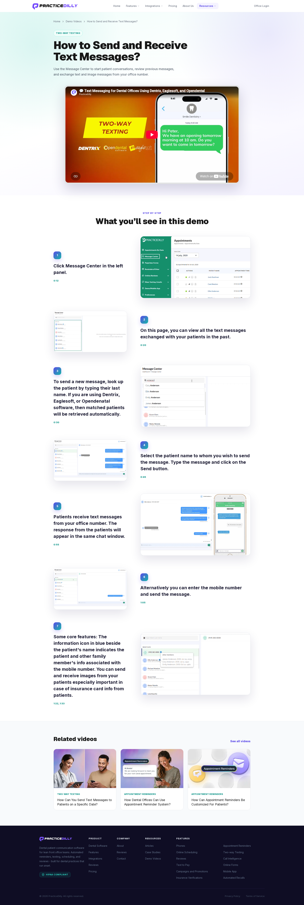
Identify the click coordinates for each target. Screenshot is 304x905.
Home (116, 5)
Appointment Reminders (237, 845)
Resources (206, 5)
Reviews (94, 864)
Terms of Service (255, 896)
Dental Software (98, 845)
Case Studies (152, 852)
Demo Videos (74, 21)
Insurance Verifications (189, 877)
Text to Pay (183, 864)
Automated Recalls (234, 877)
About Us (188, 5)
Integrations (152, 5)
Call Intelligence (232, 858)
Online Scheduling (186, 852)
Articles (149, 845)
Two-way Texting (68, 33)
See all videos (240, 741)
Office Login (261, 5)
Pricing (173, 5)
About (120, 845)
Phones (180, 845)
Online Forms (230, 864)
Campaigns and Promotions (192, 871)
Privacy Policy (232, 896)
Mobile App (230, 871)
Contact (121, 858)
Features (131, 5)
